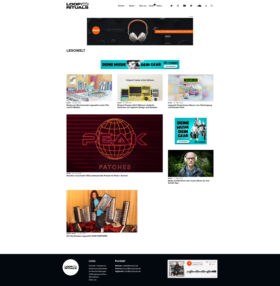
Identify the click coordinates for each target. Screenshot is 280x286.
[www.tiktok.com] (171, 6)
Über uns (142, 6)
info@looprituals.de (133, 271)
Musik (131, 6)
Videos (159, 6)
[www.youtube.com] (184, 6)
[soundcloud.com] (199, 6)
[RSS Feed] (206, 6)
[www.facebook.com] (191, 6)
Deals (151, 6)
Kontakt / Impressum (97, 266)
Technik (121, 6)
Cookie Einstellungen (97, 271)
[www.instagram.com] (178, 6)
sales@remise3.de (130, 266)
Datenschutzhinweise (98, 268)
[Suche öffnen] (212, 5)
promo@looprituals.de (131, 268)
